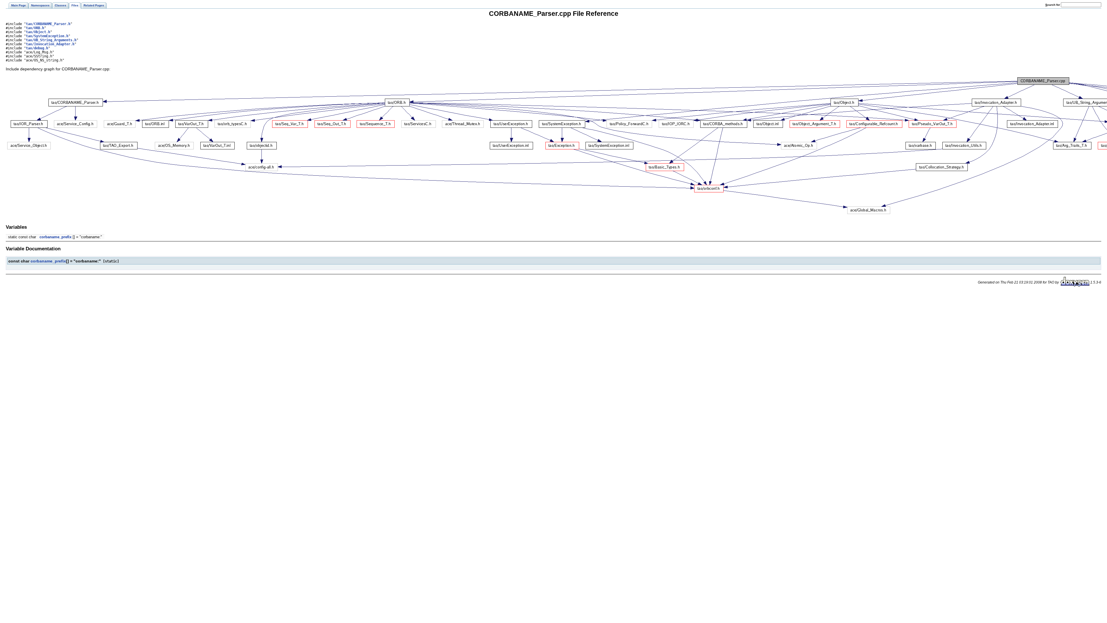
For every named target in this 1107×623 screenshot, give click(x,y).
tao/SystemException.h (47, 36)
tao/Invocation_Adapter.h (50, 44)
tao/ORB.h (35, 28)
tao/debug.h (37, 48)
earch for (1053, 4)
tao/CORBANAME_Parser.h (48, 24)
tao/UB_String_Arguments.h (51, 40)
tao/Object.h (38, 32)
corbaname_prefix (55, 237)
